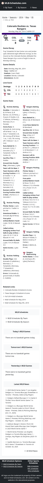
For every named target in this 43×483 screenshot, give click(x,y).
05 (32, 17)
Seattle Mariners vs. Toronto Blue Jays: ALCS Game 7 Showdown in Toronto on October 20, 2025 (20, 444)
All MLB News (32, 451)
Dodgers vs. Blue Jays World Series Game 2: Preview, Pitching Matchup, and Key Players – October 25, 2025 (20, 418)
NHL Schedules (33, 471)
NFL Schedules (33, 468)
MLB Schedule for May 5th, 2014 (17, 303)
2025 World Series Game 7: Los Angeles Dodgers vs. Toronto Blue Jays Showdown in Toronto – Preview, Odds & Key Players (21, 392)
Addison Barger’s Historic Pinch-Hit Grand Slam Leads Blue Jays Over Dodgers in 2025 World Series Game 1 (21, 426)
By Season (22, 7)
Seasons (13, 17)
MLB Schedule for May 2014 (15, 300)
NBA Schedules (33, 466)
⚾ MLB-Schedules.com (13, 3)
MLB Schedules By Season (18, 322)
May (27, 17)
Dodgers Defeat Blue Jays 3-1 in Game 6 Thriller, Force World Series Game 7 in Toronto (21, 400)
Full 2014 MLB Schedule (14, 296)
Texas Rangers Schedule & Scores (17, 293)
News (34, 7)
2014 (21, 17)
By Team (8, 7)
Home (4, 17)
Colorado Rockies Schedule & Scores (18, 290)
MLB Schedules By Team (18, 318)
